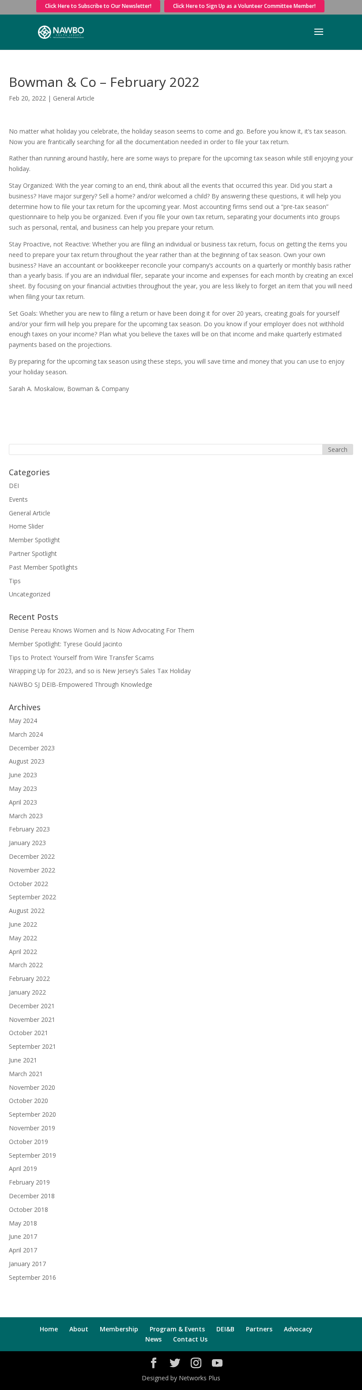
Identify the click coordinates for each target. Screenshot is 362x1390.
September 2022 (32, 897)
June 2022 (23, 924)
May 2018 (23, 1223)
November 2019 (32, 1128)
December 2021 (32, 1006)
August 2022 (27, 910)
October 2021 (28, 1033)
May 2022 (23, 938)
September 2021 (32, 1046)
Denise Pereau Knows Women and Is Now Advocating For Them (101, 630)
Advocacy (298, 1329)
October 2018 (28, 1209)
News (153, 1339)
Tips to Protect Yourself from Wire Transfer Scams (81, 657)
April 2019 (23, 1168)
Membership (119, 1329)
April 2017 (23, 1250)
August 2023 (27, 761)
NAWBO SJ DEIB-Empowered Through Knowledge (80, 684)
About (78, 1329)
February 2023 (29, 829)
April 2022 (23, 951)
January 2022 (27, 992)
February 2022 (29, 978)
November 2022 (32, 870)
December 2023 (32, 748)
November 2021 (32, 1019)
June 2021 (23, 1060)
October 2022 (28, 883)
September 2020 (32, 1114)
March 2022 (26, 965)
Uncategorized (29, 594)
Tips (15, 581)
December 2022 (32, 856)
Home (49, 1329)
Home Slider (26, 526)
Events (18, 499)
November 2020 (32, 1087)
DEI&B (225, 1329)
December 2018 (32, 1196)
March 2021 (26, 1074)
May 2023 (23, 788)
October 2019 (28, 1141)
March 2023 (26, 816)
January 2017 (27, 1264)
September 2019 (32, 1155)
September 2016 (32, 1277)
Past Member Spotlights (43, 567)
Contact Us (190, 1339)
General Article (73, 98)
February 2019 (29, 1182)
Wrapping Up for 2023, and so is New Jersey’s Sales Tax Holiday (100, 671)
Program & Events (177, 1329)
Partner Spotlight (33, 553)
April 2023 (23, 802)
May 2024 (23, 720)
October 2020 (28, 1100)
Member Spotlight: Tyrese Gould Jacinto (65, 644)
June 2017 (23, 1236)
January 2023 (27, 842)
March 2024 (26, 734)
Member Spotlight (34, 540)
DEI (14, 485)
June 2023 (23, 775)
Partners (259, 1329)
